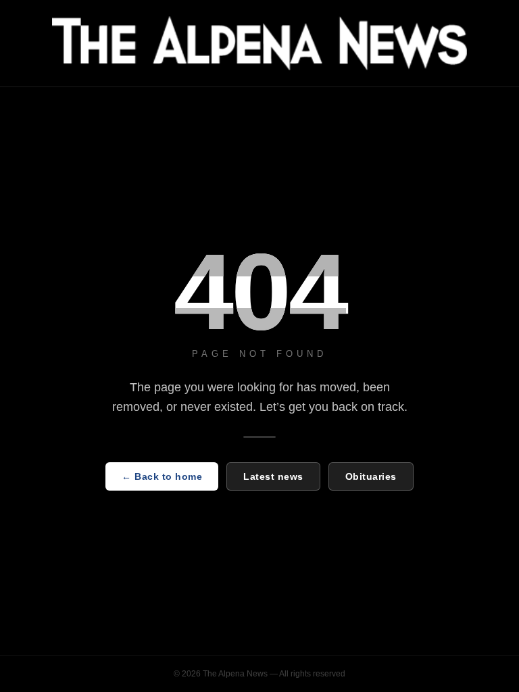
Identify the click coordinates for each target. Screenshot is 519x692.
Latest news (273, 476)
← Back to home (162, 476)
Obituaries (371, 476)
